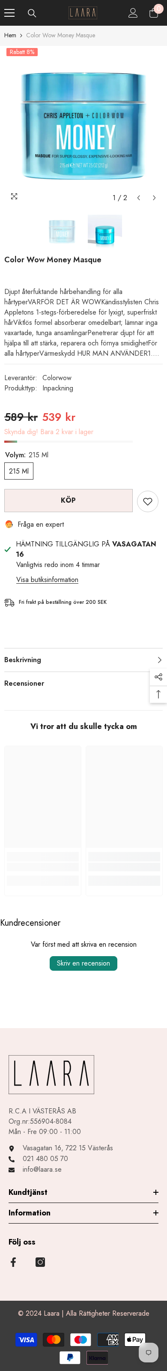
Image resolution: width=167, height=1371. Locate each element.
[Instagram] (40, 1262)
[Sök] (32, 13)
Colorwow (57, 378)
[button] (138, 197)
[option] (83, 126)
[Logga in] (133, 13)
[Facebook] (13, 1262)
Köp (68, 500)
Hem (10, 35)
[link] (43, 867)
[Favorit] (147, 501)
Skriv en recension (83, 963)
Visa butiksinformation (47, 580)
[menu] (9, 13)
